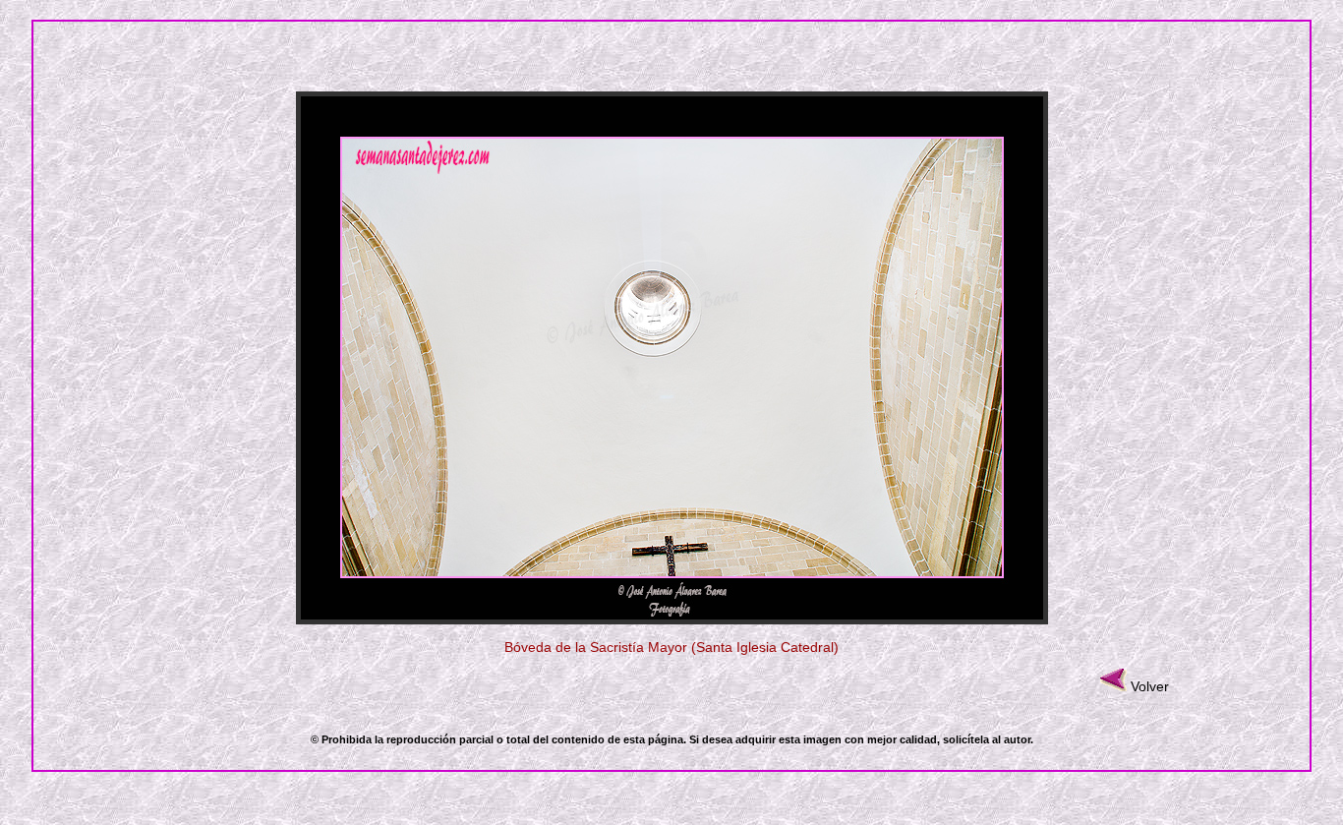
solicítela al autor (986, 739)
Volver (1150, 686)
